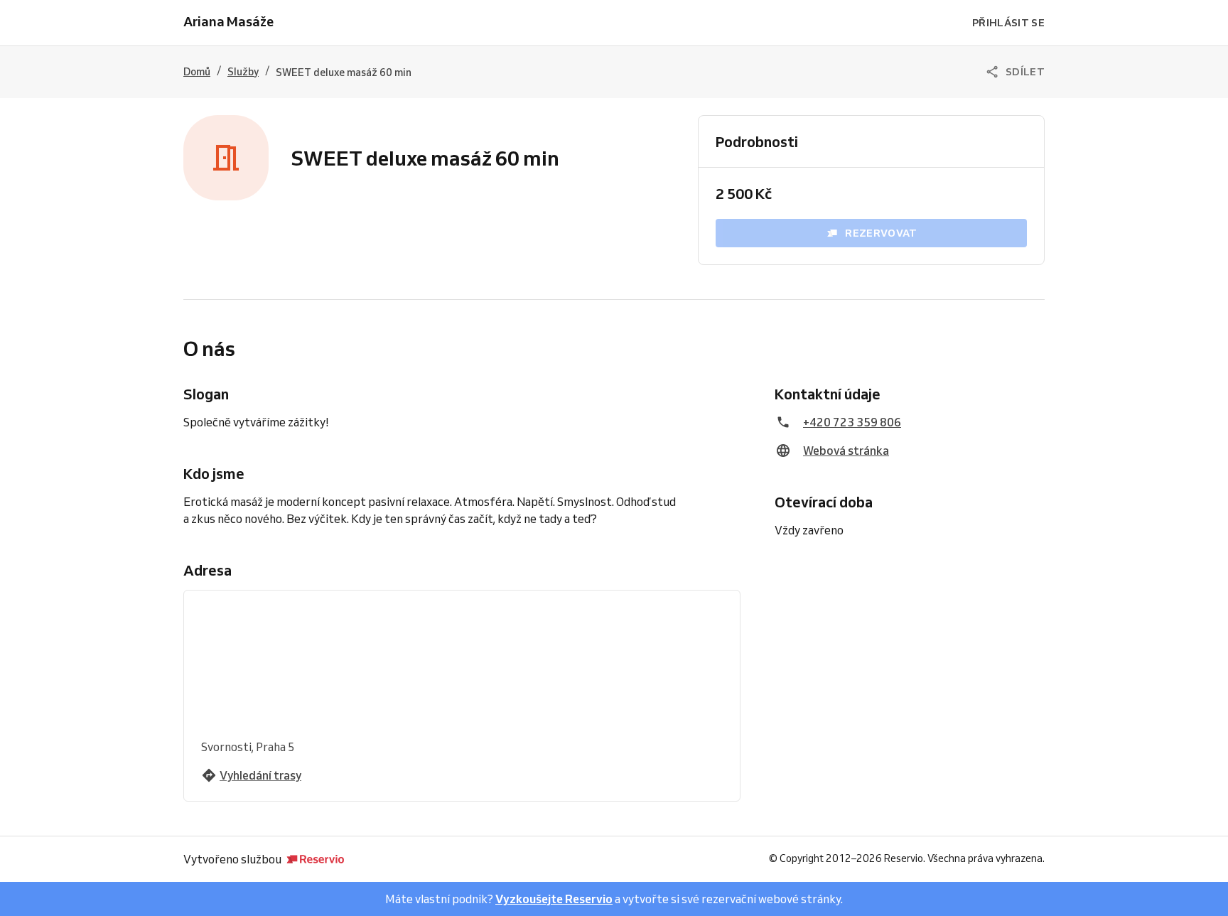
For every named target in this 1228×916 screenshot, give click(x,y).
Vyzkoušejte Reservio (554, 899)
